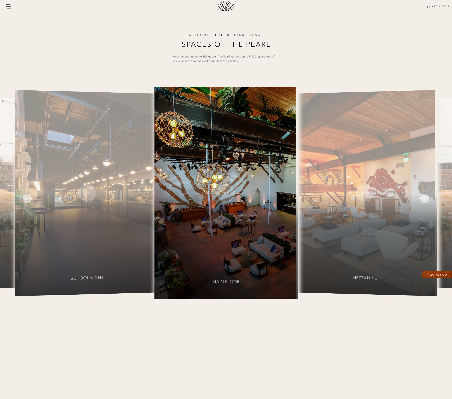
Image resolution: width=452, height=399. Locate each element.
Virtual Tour (440, 6)
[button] (74, 198)
